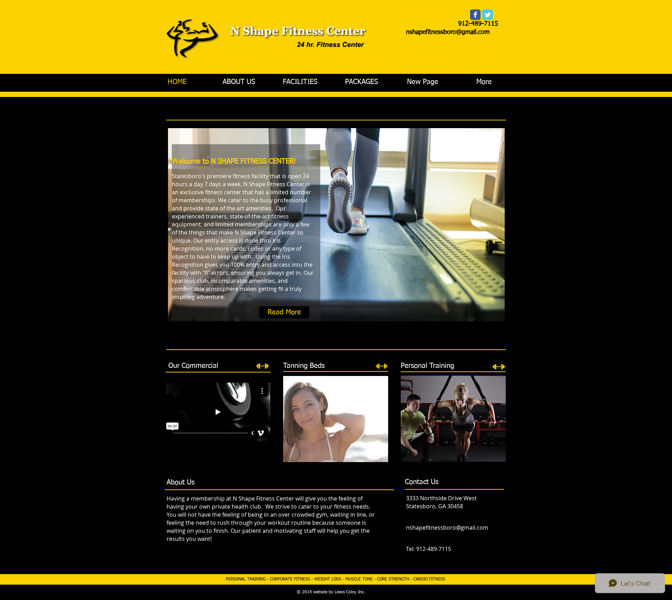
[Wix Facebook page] (475, 14)
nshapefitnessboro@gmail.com (448, 32)
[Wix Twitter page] (487, 14)
